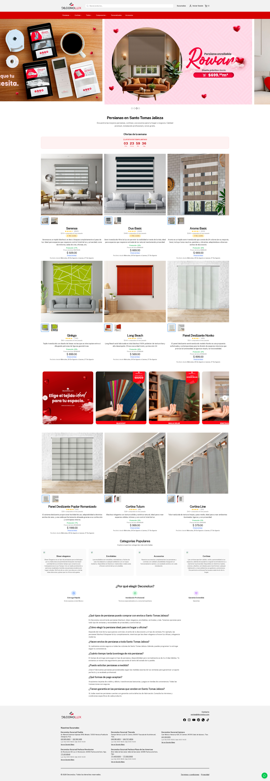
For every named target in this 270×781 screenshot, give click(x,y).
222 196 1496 (77, 739)
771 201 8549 (65, 754)
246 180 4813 (116, 739)
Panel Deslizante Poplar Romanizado (72, 506)
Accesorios (129, 15)
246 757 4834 (128, 739)
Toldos (88, 15)
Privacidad (205, 775)
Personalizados (116, 15)
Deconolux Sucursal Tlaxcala (123, 732)
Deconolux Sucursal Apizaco (173, 732)
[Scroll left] (45, 397)
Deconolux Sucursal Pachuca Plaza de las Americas (132, 750)
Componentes (101, 15)
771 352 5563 (128, 756)
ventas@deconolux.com (200, 715)
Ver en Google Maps (67, 744)
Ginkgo (72, 335)
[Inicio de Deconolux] (71, 6)
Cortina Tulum (135, 506)
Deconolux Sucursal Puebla (72, 732)
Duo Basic (135, 228)
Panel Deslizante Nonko (198, 335)
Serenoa (71, 228)
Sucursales (181, 6)
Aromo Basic (198, 228)
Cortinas (77, 15)
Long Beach (135, 335)
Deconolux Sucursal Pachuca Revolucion (77, 750)
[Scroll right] (224, 397)
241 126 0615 (166, 737)
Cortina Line (198, 506)
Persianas (65, 15)
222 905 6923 (65, 739)
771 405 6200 (116, 756)
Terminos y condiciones (190, 775)
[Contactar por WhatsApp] (264, 775)
